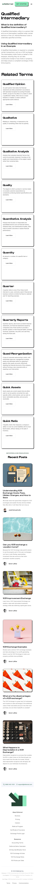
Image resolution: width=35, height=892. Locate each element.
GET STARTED (21, 4)
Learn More (9, 104)
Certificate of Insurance (17, 830)
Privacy (14, 883)
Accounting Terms (17, 843)
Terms (8, 883)
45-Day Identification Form (17, 850)
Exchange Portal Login (17, 833)
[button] (31, 4)
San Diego (5, 879)
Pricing (17, 819)
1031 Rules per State (17, 860)
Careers (17, 823)
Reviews (17, 816)
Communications (24, 883)
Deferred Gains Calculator (17, 846)
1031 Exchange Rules (17, 857)
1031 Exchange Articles (17, 853)
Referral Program (17, 826)
